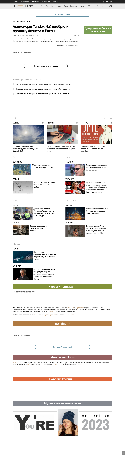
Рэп (52, 6)
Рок (42, 6)
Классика (73, 6)
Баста (15, 205)
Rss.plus (55, 2)
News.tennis (35, 2)
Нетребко (70, 222)
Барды (59, 6)
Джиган (16, 222)
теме (35, 315)
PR (89, 6)
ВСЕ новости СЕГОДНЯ (62, 15)
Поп (47, 6)
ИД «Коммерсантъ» (32, 35)
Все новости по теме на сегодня (46, 66)
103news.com (46, 2)
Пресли (16, 179)
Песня (16, 248)
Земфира (17, 162)
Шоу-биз (16, 362)
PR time (84, 122)
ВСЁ (28, 364)
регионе (53, 315)
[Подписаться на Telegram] (103, 1)
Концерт (17, 266)
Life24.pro (70, 308)
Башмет (69, 205)
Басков (69, 162)
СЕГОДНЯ (57, 364)
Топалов (69, 179)
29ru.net (15, 2)
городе (46, 315)
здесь (72, 315)
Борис (16, 122)
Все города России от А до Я (62, 347)
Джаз (66, 6)
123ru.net (109, 2)
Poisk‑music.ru (24, 2)
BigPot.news (80, 308)
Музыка (82, 6)
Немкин (51, 122)
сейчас (51, 311)
